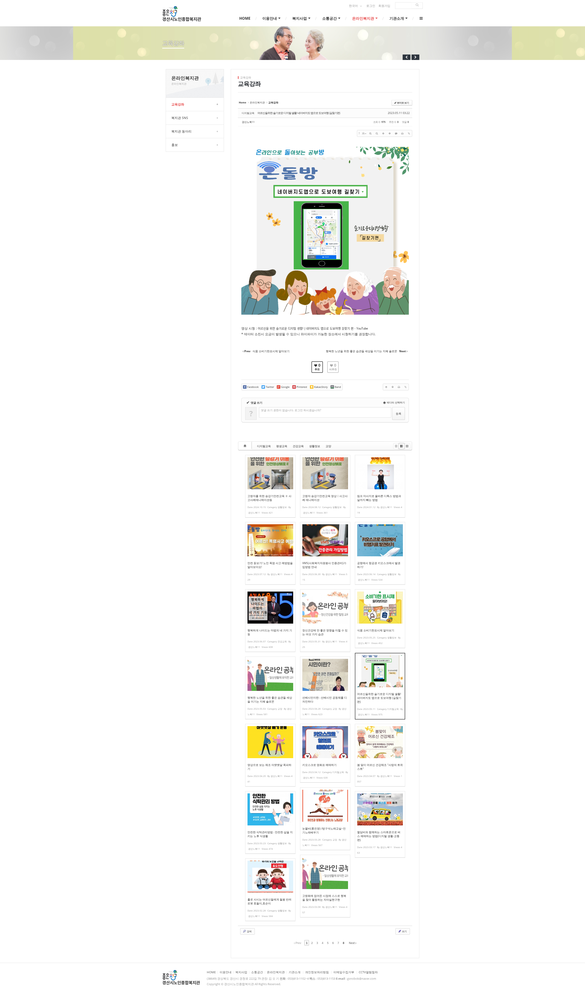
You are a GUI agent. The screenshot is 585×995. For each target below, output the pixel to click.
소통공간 (330, 18)
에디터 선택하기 (395, 402)
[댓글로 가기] (396, 133)
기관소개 (397, 18)
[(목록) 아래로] (389, 133)
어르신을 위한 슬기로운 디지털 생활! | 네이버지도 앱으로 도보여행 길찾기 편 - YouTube (313, 328)
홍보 (194, 145)
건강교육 (298, 446)
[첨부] (409, 133)
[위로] (383, 133)
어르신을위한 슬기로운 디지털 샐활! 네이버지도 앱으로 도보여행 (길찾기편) (299, 113)
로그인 (370, 6)
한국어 (354, 6)
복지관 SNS (194, 118)
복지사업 (300, 18)
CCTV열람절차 (368, 972)
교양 (328, 446)
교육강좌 (194, 104)
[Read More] (270, 486)
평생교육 (281, 446)
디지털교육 (264, 446)
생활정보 (314, 446)
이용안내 (270, 18)
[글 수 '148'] (245, 446)
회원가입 (384, 6)
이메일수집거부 (343, 972)
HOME (244, 18)
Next (352, 943)
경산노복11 (248, 122)
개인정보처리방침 (317, 972)
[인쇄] (402, 133)
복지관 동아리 (194, 131)
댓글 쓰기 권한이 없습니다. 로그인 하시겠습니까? (291, 410)
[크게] (370, 133)
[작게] (377, 133)
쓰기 (404, 931)
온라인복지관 (363, 18)
